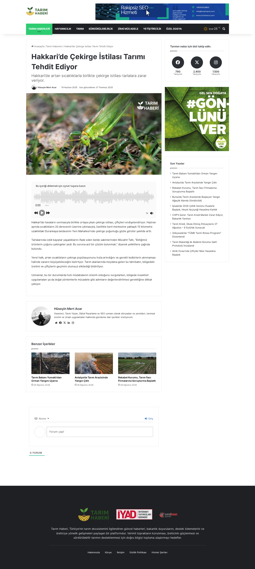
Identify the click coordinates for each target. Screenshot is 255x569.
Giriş (150, 421)
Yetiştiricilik (152, 28)
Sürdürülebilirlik (101, 28)
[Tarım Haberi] (37, 11)
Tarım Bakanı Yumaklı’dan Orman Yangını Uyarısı (47, 379)
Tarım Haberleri (39, 28)
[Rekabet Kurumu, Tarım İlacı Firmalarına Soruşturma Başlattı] (137, 363)
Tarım (80, 28)
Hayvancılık (63, 28)
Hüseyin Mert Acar (47, 87)
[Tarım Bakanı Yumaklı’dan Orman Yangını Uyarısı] (50, 363)
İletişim (120, 555)
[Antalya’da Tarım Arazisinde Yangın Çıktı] (94, 363)
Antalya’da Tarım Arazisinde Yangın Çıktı (93, 379)
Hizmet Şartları (159, 555)
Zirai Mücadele (128, 28)
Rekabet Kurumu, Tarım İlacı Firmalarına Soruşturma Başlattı (136, 381)
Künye (108, 555)
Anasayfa (38, 46)
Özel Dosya (174, 28)
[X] (64, 323)
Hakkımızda (94, 555)
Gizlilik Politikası (138, 555)
